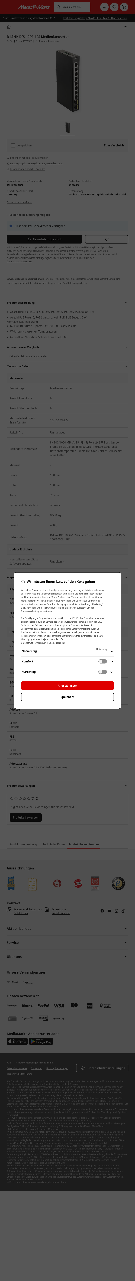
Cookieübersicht (57, 642)
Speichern (68, 697)
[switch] (102, 661)
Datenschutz (27, 642)
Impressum (40, 642)
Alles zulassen (68, 686)
